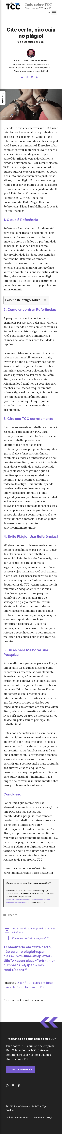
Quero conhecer (20, 1069)
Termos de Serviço (42, 1117)
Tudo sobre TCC (38, 4)
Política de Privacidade (17, 1117)
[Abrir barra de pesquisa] (49, 12)
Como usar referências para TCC (31, 938)
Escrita (12, 915)
